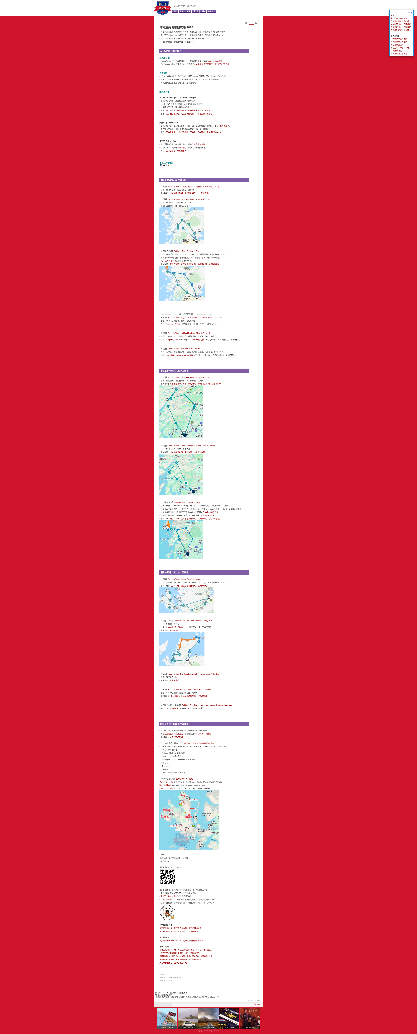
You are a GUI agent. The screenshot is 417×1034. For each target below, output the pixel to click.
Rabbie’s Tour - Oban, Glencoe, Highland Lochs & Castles (191, 445)
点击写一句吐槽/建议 (169, 896)
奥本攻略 (188, 452)
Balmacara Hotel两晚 (184, 355)
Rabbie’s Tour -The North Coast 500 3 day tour (193, 620)
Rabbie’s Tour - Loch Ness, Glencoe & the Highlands (189, 199)
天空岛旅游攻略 (198, 144)
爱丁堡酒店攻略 (180, 928)
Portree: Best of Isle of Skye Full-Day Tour (197, 743)
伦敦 (188, 11)
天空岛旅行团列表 (221, 64)
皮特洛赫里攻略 (180, 962)
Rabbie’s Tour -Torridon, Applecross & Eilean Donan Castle (191, 689)
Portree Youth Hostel (167, 788)
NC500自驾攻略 (176, 952)
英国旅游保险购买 (166, 995)
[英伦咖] (162, 15)
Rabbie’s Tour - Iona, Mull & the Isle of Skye (186, 348)
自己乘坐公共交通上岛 (173, 733)
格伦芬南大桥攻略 (166, 959)
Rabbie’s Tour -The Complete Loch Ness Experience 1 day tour (193, 673)
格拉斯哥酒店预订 (188, 113)
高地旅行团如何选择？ (400, 18)
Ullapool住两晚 (172, 339)
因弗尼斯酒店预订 (197, 132)
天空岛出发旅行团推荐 (400, 30)
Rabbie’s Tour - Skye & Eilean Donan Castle (186, 579)
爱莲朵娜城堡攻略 (188, 264)
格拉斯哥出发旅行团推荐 (401, 24)
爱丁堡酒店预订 (172, 113)
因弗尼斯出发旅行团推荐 (401, 27)
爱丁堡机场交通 (195, 928)
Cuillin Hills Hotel (166, 781)
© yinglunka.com (203, 1031)
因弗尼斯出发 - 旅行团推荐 (177, 132)
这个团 (182, 147)
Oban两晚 (170, 355)
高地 (203, 11)
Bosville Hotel (165, 785)
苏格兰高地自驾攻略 (186, 949)
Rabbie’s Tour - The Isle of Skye (187, 251)
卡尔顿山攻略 (179, 931)
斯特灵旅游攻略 (182, 940)
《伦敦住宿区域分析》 (182, 993)
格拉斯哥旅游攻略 (166, 940)
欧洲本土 (211, 11)
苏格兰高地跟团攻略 (204, 949)
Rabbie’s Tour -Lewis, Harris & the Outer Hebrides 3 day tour (207, 705)
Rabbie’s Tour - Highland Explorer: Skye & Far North (189, 333)
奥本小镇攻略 (192, 956)
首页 (175, 11)
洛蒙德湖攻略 (175, 383)
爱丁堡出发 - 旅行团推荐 (176, 110)
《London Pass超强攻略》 (168, 993)
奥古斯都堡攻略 (191, 193)
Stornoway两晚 (172, 708)
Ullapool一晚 (171, 627)
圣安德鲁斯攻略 (196, 940)
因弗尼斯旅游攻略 (214, 132)
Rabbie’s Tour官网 (214, 60)
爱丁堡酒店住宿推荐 (399, 53)
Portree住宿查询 (167, 260)
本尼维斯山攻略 (205, 956)
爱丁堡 (195, 11)
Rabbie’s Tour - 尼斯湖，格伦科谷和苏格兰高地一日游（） (195, 186)
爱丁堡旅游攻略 (165, 928)
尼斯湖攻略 (204, 193)
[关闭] (410, 12)
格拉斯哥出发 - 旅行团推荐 (199, 110)
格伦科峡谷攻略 (176, 193)
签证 (181, 11)
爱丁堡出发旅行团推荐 (400, 21)
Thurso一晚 (183, 627)
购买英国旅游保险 (168, 899)
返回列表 (258, 1004)
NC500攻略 (174, 630)
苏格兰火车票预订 (205, 113)
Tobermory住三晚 (173, 324)
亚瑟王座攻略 (192, 931)
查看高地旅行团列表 (204, 64)
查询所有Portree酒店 (184, 778)
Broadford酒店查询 (210, 512)
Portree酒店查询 (207, 515)
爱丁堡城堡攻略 (165, 931)
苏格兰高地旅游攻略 (167, 949)
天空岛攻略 (174, 264)
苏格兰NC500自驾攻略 (400, 47)
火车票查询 (224, 125)
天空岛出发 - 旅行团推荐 (176, 150)
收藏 (256, 23)
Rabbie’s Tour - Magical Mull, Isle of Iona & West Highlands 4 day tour (196, 317)
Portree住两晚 (198, 339)
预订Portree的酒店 (203, 733)
